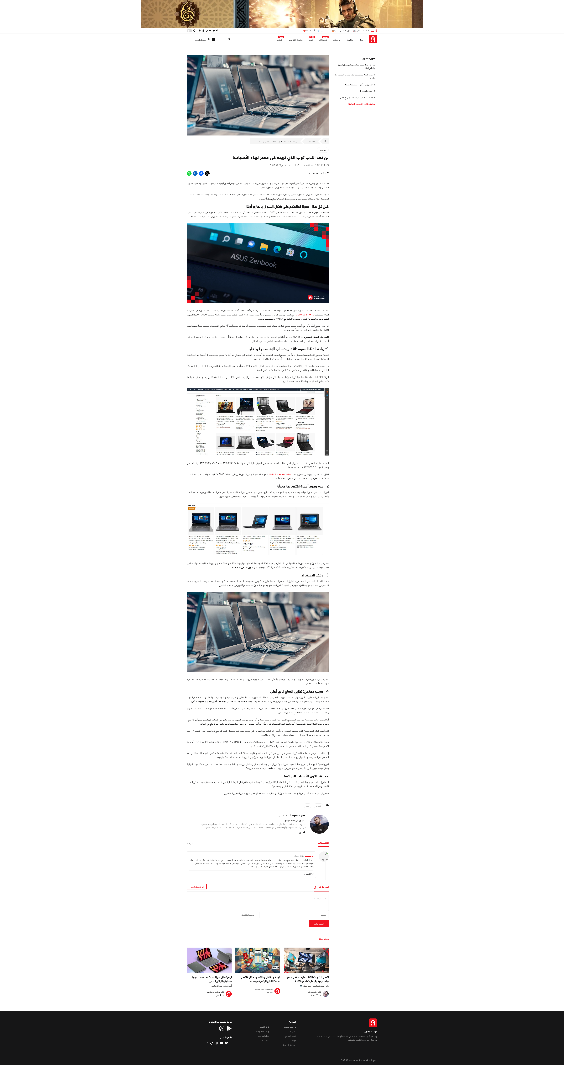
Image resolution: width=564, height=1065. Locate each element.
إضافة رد (310, 873)
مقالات (350, 39)
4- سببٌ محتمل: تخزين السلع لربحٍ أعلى (357, 97)
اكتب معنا (265, 1040)
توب (311, 39)
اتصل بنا (293, 1031)
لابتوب (318, 805)
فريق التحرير (264, 1026)
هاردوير (323, 149)
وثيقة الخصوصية (262, 1031)
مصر (307, 805)
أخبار (361, 39)
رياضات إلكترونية (296, 39)
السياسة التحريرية (289, 1045)
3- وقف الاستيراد (367, 91)
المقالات (311, 141)
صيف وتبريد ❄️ (323, 30)
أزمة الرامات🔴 (309, 30)
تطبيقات (323, 39)
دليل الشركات (263, 1035)
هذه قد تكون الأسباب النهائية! (361, 104)
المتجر (279, 39)
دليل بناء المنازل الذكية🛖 (341, 30)
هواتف (293, 1040)
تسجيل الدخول (200, 39)
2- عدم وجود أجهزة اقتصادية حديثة (360, 84)
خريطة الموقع (290, 1035)
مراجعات (336, 39)
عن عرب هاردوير (290, 1026)
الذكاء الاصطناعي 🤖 (361, 30)
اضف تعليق (319, 923)
